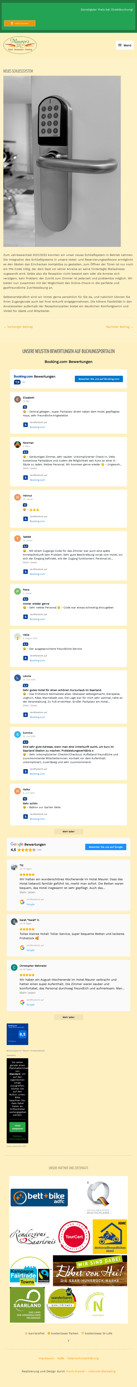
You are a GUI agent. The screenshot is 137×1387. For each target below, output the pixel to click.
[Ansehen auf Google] (14, 867)
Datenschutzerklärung (83, 1358)
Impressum (46, 1358)
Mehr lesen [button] (30, 468)
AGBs (60, 1358)
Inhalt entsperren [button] (17, 1127)
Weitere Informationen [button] (17, 1137)
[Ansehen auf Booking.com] (17, 399)
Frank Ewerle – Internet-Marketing (90, 1371)
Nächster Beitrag (119, 326)
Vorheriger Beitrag (18, 326)
